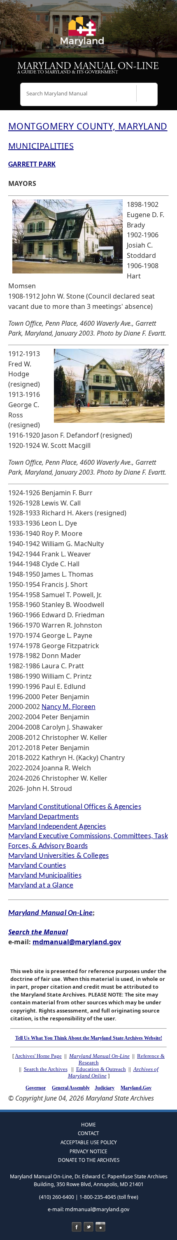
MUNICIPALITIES (41, 145)
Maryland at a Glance (40, 886)
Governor (36, 1088)
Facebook (77, 1227)
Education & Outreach (101, 1069)
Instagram (100, 1227)
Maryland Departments (43, 817)
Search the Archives (46, 1069)
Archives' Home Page (38, 1056)
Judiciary (104, 1088)
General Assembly (71, 1088)
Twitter (88, 1227)
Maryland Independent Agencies (57, 827)
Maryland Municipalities (45, 876)
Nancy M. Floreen (68, 706)
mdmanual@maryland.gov (77, 941)
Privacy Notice (88, 1151)
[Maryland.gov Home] (88, 34)
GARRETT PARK (32, 165)
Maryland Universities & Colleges (58, 856)
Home (88, 1124)
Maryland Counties (37, 866)
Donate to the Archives (88, 1160)
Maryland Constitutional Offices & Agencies (74, 807)
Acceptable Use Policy (89, 1142)
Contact (88, 1133)
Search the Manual (38, 931)
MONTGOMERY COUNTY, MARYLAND (88, 126)
